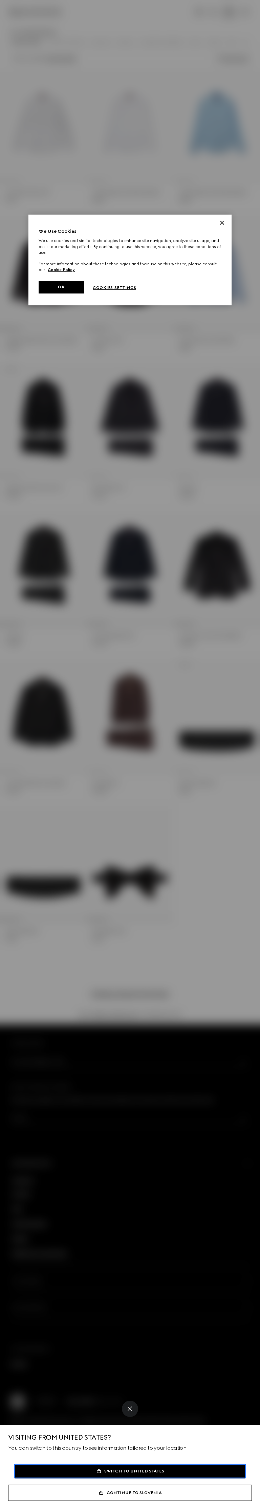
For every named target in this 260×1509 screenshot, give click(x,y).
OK (61, 287)
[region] (130, 260)
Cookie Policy (61, 269)
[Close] (130, 1409)
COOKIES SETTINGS (114, 287)
